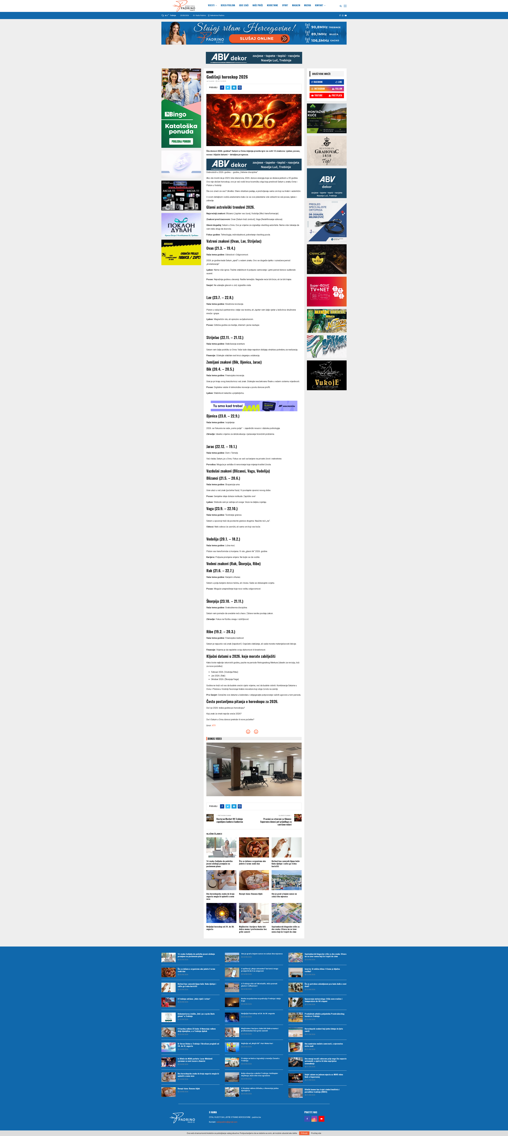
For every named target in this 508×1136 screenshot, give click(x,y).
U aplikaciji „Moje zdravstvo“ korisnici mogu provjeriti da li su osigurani (259, 970)
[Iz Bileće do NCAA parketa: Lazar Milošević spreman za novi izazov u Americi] (168, 1062)
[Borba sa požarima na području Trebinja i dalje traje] (232, 1002)
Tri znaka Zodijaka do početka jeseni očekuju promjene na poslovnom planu (219, 864)
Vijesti (211, 5)
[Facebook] (307, 1119)
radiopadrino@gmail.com (226, 1122)
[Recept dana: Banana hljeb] (168, 1092)
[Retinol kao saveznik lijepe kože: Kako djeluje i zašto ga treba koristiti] (168, 987)
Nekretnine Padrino (217, 15)
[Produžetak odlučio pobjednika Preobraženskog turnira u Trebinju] (295, 1017)
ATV (214, 725)
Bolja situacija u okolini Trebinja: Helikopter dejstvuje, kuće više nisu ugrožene (259, 1074)
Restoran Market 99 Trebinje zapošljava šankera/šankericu (229, 820)
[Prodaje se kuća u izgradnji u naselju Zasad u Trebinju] (232, 1062)
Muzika (307, 5)
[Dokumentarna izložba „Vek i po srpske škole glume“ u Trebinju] (168, 1017)
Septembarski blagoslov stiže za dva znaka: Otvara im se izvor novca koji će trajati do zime (286, 929)
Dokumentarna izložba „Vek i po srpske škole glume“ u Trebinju (196, 1014)
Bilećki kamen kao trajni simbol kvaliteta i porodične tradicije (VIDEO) (322, 1090)
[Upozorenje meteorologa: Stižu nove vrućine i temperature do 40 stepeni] (295, 1002)
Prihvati (304, 1133)
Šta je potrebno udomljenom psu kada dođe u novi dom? (325, 985)
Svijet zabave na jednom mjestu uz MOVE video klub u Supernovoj (324, 1075)
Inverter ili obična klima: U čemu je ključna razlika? (322, 970)
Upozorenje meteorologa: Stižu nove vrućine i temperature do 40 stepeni (323, 999)
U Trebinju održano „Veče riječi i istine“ (194, 998)
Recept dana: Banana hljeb (250, 893)
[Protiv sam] (256, 732)
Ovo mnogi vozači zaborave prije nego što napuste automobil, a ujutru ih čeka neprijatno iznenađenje (325, 1061)
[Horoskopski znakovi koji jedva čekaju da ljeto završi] (295, 1032)
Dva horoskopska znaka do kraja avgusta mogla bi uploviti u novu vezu (220, 896)
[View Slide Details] (254, 58)
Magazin (296, 5)
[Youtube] (321, 1119)
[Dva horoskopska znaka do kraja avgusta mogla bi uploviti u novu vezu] (168, 1077)
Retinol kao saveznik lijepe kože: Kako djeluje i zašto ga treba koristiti (286, 864)
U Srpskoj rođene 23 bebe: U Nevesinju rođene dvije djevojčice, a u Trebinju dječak (197, 1029)
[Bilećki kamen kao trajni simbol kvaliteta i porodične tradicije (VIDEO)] (295, 1093)
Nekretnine (272, 5)
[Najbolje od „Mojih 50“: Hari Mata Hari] (232, 1047)
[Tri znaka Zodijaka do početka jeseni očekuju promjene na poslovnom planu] (168, 957)
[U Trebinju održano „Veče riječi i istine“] (168, 1002)
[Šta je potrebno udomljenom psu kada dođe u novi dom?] (295, 987)
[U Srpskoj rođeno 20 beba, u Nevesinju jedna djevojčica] (232, 1092)
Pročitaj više (316, 1133)
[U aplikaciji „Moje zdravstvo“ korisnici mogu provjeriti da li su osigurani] (232, 972)
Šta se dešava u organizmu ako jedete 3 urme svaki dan (252, 862)
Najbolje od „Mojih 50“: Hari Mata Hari (257, 1043)
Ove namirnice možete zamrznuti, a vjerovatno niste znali (324, 1044)
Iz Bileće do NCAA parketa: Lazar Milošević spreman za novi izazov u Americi (195, 1059)
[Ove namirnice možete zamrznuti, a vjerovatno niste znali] (295, 1047)
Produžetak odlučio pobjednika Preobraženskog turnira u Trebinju (324, 1014)
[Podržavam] (248, 732)
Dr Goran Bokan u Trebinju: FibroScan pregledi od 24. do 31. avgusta (198, 1044)
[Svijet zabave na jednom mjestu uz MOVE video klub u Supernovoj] (295, 1078)
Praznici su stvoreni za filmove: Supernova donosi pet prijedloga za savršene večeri (276, 821)
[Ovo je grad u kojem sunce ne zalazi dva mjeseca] (232, 957)
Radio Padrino (200, 15)
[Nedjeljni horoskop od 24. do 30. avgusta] (232, 1017)
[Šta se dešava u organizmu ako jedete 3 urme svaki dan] (168, 972)
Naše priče (258, 5)
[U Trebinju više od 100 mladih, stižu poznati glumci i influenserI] (232, 987)
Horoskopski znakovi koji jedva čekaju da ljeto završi (324, 1029)
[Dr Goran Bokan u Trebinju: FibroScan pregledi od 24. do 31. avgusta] (168, 1047)
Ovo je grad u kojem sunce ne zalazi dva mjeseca (284, 895)
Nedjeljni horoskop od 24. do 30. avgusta (220, 928)
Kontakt (319, 5)
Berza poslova (228, 5)
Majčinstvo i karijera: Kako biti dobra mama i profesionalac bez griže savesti (253, 929)
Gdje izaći (244, 5)
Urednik (211, 81)
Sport (285, 5)
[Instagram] (314, 1119)
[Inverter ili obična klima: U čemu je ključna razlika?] (295, 972)
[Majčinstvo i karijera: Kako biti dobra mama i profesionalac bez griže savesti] (232, 1032)
